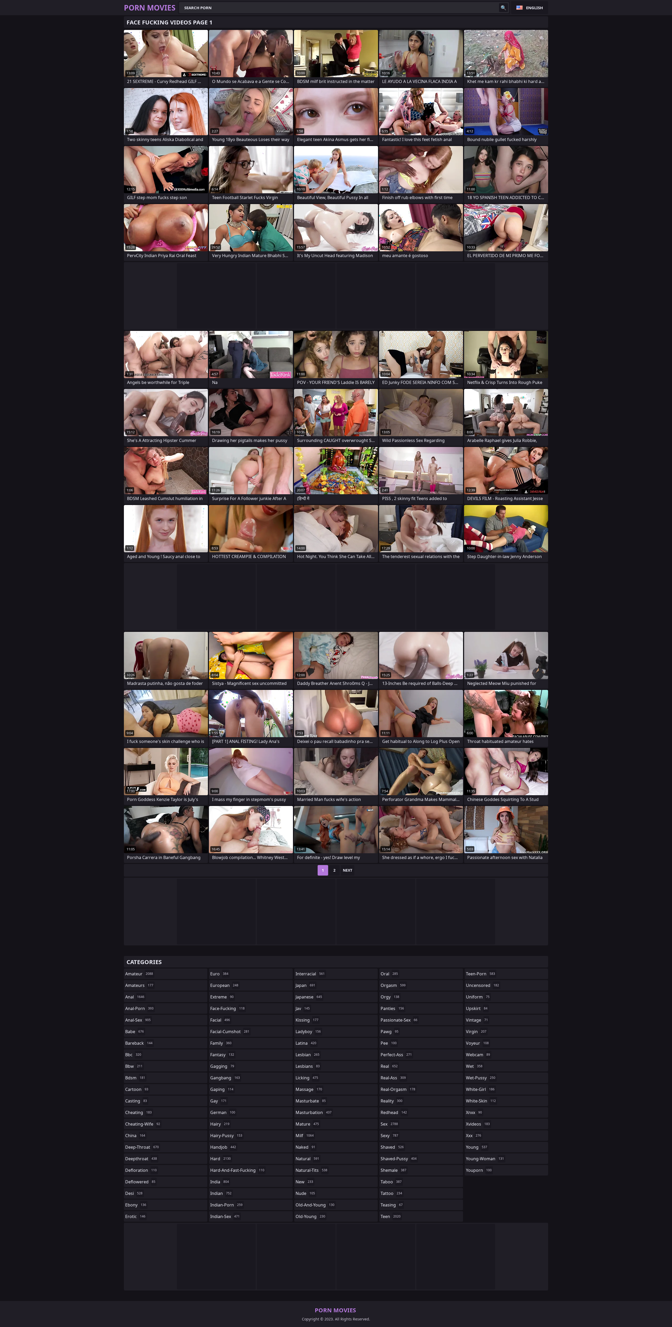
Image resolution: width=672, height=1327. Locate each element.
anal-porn (139, 1008)
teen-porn (480, 974)
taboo (391, 1182)
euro (219, 974)
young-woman (485, 1159)
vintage (477, 1020)
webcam (478, 1055)
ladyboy (308, 1031)
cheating (138, 1112)
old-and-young (315, 1205)
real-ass (393, 1078)
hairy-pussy (226, 1135)
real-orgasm (398, 1089)
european (224, 985)
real (389, 1066)
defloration (141, 1170)
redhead (394, 1112)
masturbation (314, 1112)
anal (134, 997)
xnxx (474, 1112)
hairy (219, 1124)
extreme (222, 997)
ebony (135, 1205)
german (222, 1112)
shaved (392, 1147)
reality (391, 1101)
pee (389, 1043)
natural (307, 1159)
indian (221, 1193)
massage (309, 1089)
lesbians (308, 1066)
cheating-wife (142, 1124)
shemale (393, 1170)
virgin (476, 1031)
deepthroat (141, 1159)
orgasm (393, 985)
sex (389, 1124)
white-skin (481, 1101)
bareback (139, 1043)
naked (305, 1147)
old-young (310, 1216)
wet (474, 1066)
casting (136, 1101)
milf (305, 1135)
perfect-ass (396, 1055)
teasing (392, 1205)
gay (218, 1101)
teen (391, 1216)
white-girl (480, 1089)
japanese (309, 997)
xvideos (478, 1124)
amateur (139, 974)
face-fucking (227, 1008)
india (219, 1182)
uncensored (482, 985)
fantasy (222, 1055)
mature (307, 1124)
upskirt (476, 1008)
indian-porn (226, 1205)
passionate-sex (399, 1020)
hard (220, 1159)
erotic (135, 1216)
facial (220, 1020)
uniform (478, 997)
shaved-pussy (399, 1159)
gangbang (225, 1078)
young (476, 1147)
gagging (222, 1066)
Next (347, 870)
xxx (473, 1135)
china (135, 1135)
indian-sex (225, 1216)
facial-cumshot (229, 1031)
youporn (479, 1170)
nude (305, 1193)
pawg (389, 1031)
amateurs (139, 985)
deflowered (140, 1182)
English (534, 7)
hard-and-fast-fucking (237, 1170)
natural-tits (311, 1170)
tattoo (391, 1193)
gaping (221, 1089)
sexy (389, 1135)
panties (392, 1008)
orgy (390, 997)
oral (389, 974)
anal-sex (138, 1020)
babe (134, 1031)
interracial (310, 974)
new (304, 1182)
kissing (307, 1020)
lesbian (307, 1055)
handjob (223, 1147)
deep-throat (142, 1147)
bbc (133, 1055)
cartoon (136, 1089)
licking (307, 1078)
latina (306, 1043)
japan (305, 985)
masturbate (311, 1101)
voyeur (477, 1043)
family (221, 1043)
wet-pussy (480, 1078)
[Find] (503, 7)
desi (134, 1193)
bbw (134, 1066)
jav (303, 1008)
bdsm (135, 1078)
